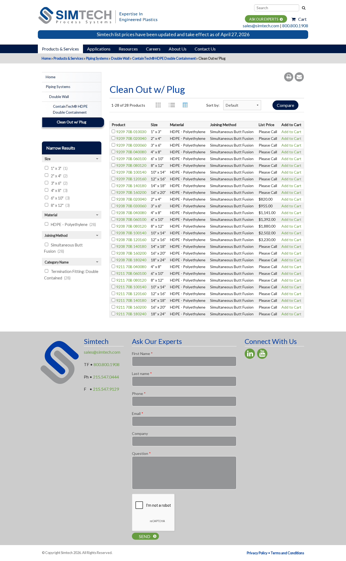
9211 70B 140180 (131, 300)
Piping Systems (97, 58)
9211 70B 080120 (131, 280)
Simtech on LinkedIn (250, 354)
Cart (302, 19)
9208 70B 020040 (131, 199)
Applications (99, 48)
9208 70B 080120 (131, 226)
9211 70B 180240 (131, 314)
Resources (128, 48)
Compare (285, 105)
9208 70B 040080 (131, 212)
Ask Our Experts (263, 19)
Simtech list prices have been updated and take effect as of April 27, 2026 (173, 34)
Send (144, 536)
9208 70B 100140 (131, 233)
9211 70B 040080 (131, 266)
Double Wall (120, 58)
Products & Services (60, 48)
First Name (142, 353)
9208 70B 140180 (131, 246)
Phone (139, 393)
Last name (142, 373)
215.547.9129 (106, 388)
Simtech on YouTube (262, 354)
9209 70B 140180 (131, 185)
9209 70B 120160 (131, 179)
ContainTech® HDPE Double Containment (164, 58)
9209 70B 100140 (131, 172)
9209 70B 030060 (131, 145)
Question (141, 453)
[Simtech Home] (97, 14)
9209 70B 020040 (131, 138)
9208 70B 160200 (131, 253)
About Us (178, 48)
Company (140, 433)
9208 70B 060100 (131, 219)
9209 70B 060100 (131, 158)
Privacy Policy (257, 553)
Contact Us (205, 48)
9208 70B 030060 (131, 206)
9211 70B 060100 (131, 273)
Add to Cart (291, 131)
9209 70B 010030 (131, 131)
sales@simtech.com (261, 25)
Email (137, 413)
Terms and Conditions (287, 553)
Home (46, 58)
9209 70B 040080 (131, 152)
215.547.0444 (106, 376)
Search (303, 7)
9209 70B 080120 (131, 165)
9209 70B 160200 (131, 192)
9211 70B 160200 (131, 307)
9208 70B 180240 (131, 260)
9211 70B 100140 (131, 287)
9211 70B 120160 (131, 293)
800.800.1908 (295, 25)
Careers (153, 48)
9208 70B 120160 (131, 239)
